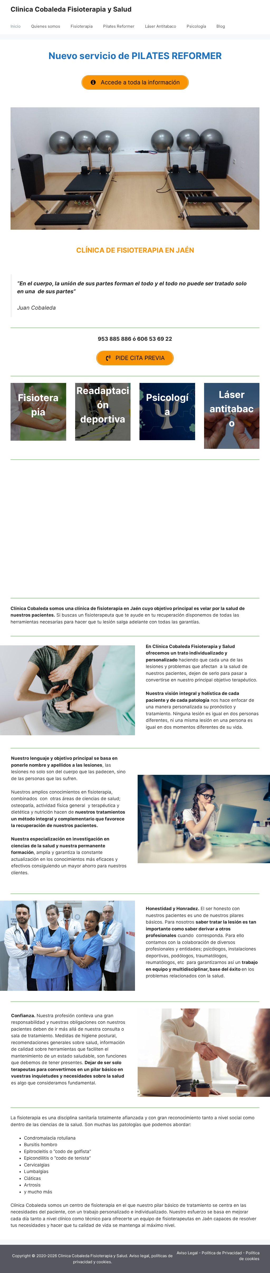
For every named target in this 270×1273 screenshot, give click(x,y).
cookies (104, 1261)
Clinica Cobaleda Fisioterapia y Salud (71, 9)
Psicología (196, 26)
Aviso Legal (187, 1252)
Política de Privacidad (222, 1252)
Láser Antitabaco (160, 26)
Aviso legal (139, 1255)
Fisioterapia (82, 26)
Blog (220, 26)
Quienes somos (45, 26)
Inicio (16, 26)
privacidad (82, 1261)
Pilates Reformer (118, 26)
